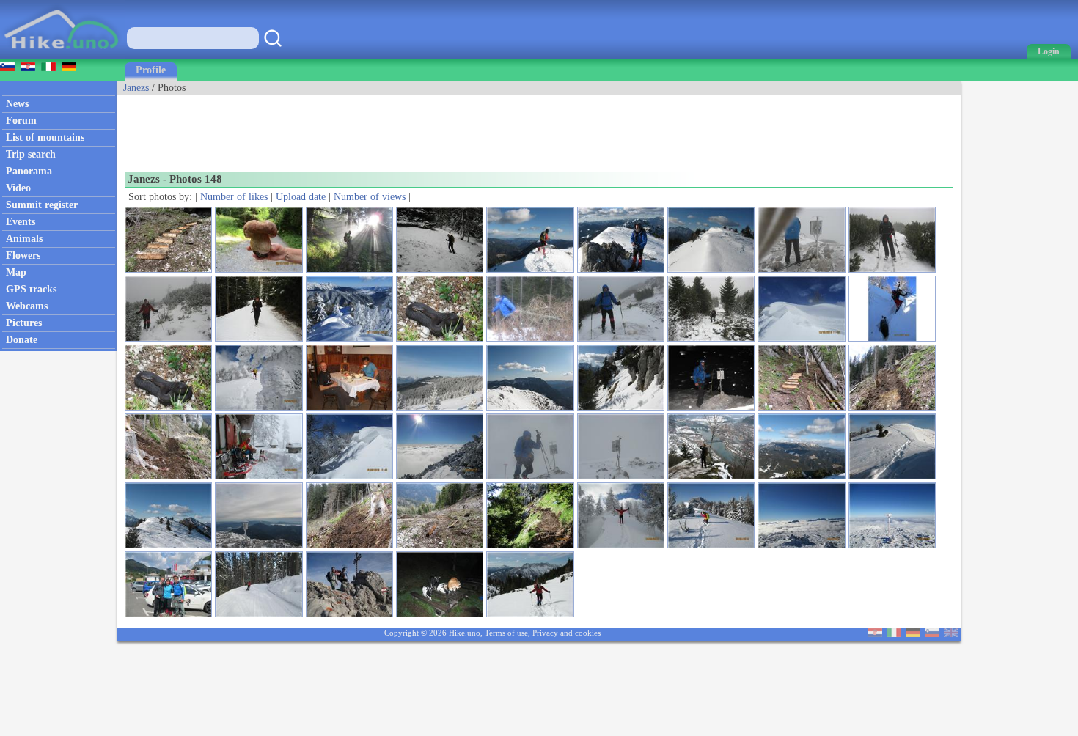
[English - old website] (951, 633)
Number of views (370, 196)
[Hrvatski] (875, 633)
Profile (151, 70)
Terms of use (506, 632)
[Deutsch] (913, 633)
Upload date (301, 196)
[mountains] (62, 55)
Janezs (136, 87)
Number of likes (234, 196)
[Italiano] (894, 633)
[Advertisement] (384, 128)
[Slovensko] (932, 633)
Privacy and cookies (566, 632)
